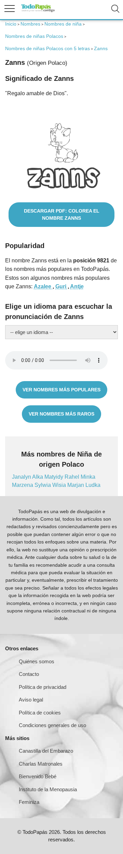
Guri (61, 286)
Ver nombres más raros (61, 414)
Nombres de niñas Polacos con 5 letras (47, 48)
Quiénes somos (36, 661)
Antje (77, 286)
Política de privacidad (42, 687)
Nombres (30, 24)
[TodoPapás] (38, 11)
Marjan (76, 485)
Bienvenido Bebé (37, 776)
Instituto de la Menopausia (48, 789)
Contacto (29, 674)
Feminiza (29, 802)
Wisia (59, 485)
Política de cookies (40, 712)
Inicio (10, 24)
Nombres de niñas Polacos (34, 36)
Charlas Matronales (41, 764)
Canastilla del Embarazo (46, 751)
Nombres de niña (63, 24)
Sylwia (43, 485)
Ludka (92, 485)
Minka (88, 477)
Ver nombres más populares (61, 389)
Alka (38, 477)
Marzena (23, 485)
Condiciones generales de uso (52, 725)
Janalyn (22, 477)
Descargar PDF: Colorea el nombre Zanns (61, 214)
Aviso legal (31, 700)
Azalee (43, 286)
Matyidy (54, 477)
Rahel (73, 477)
